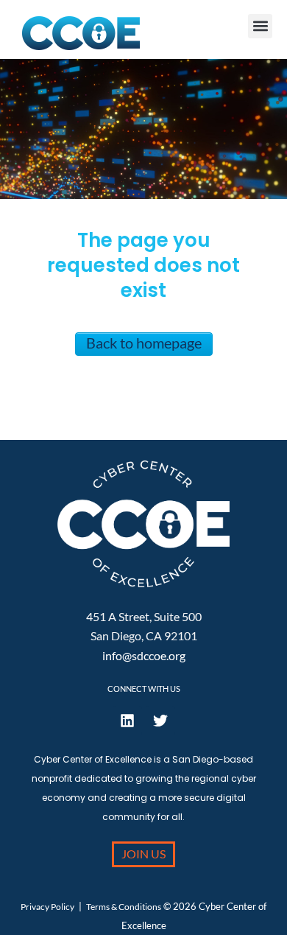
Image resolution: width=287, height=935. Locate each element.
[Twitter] (160, 720)
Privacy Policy (47, 906)
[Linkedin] (127, 720)
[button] (260, 26)
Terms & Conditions (123, 906)
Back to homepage (144, 342)
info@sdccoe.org (143, 655)
